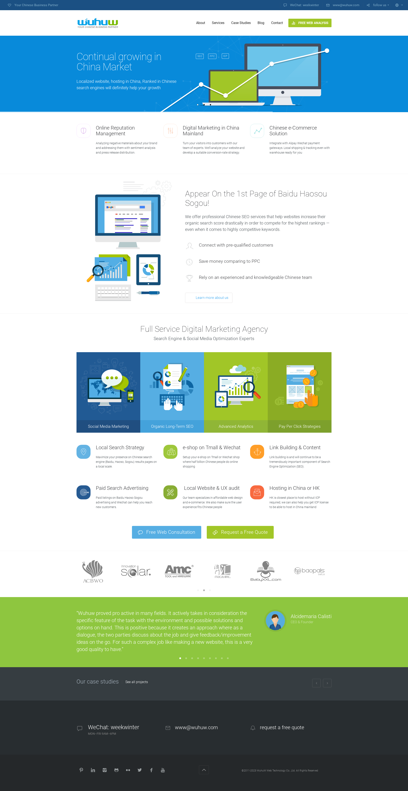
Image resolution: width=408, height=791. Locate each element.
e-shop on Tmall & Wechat (212, 448)
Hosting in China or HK (294, 488)
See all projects (136, 682)
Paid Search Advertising (122, 488)
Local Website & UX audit (211, 488)
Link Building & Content (295, 448)
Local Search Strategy (120, 448)
